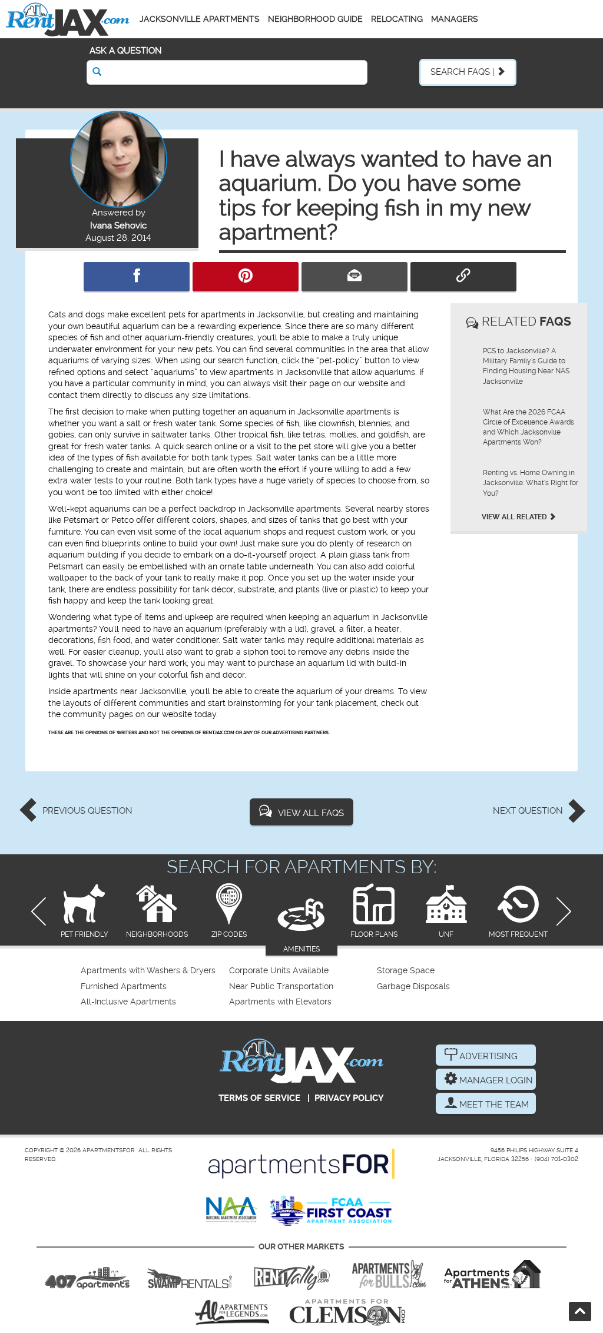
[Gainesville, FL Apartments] (189, 1274)
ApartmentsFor (108, 1150)
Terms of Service (259, 1098)
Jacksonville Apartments (200, 19)
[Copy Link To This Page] (463, 276)
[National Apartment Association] (232, 1210)
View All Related (515, 517)
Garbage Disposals (413, 986)
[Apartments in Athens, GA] (492, 1274)
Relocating (397, 19)
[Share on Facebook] (137, 276)
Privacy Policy (349, 1098)
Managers (454, 19)
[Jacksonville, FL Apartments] (67, 19)
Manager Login (495, 1080)
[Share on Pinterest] (246, 276)
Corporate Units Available (279, 971)
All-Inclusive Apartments (128, 1002)
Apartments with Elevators (280, 1002)
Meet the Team (493, 1104)
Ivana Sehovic (118, 225)
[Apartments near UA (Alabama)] (232, 1312)
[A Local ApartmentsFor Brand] (301, 1163)
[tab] (84, 912)
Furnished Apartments (124, 986)
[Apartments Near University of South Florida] (389, 1274)
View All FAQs (311, 813)
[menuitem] (153, 971)
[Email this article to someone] (354, 276)
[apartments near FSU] (292, 1274)
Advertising (487, 1056)
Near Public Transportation (281, 986)
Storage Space (406, 971)
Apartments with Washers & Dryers (148, 971)
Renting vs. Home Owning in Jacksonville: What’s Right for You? (530, 483)
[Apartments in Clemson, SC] (347, 1312)
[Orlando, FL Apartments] (87, 1274)
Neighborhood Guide (315, 19)
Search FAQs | (463, 72)
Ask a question (126, 50)
